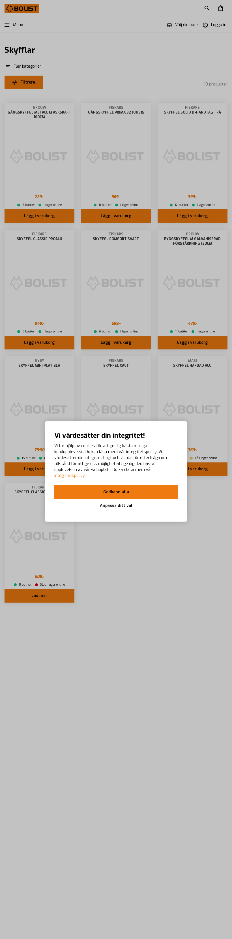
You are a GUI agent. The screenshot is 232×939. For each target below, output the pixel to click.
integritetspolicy (69, 475)
